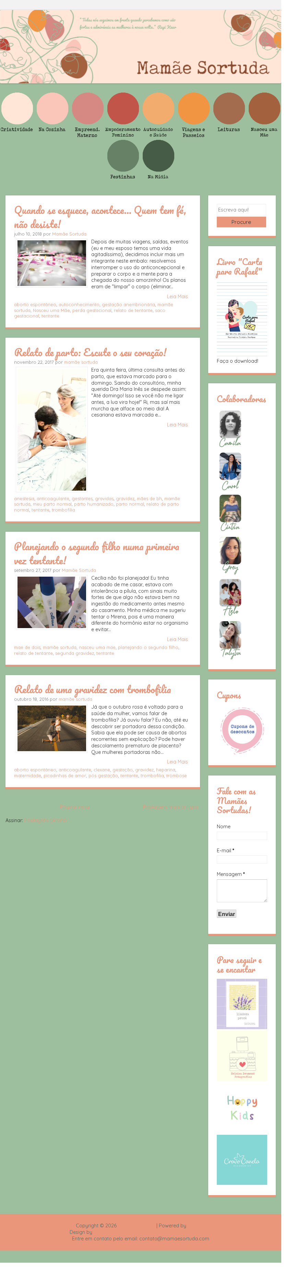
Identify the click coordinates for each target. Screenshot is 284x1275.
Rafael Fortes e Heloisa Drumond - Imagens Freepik (153, 1232)
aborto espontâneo (35, 304)
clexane (102, 769)
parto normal (130, 504)
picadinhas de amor (65, 775)
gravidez (125, 498)
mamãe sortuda (81, 362)
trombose (176, 775)
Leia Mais (177, 296)
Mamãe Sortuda (69, 234)
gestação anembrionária (128, 304)
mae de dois (27, 647)
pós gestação (103, 775)
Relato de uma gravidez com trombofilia (92, 689)
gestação (123, 769)
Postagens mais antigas (170, 807)
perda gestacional (91, 310)
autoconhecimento (79, 304)
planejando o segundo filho (148, 647)
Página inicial (75, 807)
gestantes (82, 498)
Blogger (196, 1226)
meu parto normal (52, 504)
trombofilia (63, 510)
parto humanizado (94, 504)
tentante (50, 315)
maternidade (27, 775)
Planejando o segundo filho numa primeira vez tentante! (96, 553)
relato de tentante (133, 310)
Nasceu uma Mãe (51, 310)
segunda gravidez (74, 653)
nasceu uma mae (97, 647)
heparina (165, 769)
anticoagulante (53, 498)
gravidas (104, 498)
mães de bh (149, 498)
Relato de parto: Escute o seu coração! (90, 352)
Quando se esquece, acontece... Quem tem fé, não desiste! (100, 217)
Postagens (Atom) (45, 820)
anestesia (24, 498)
